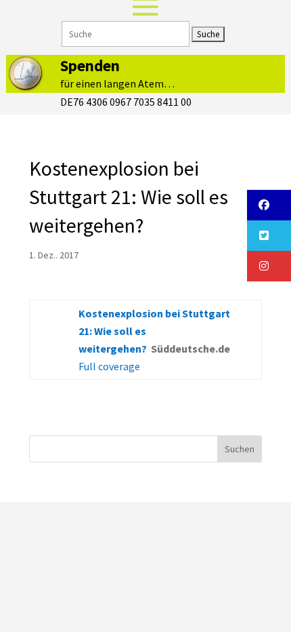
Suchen (239, 449)
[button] (269, 205)
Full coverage (109, 366)
